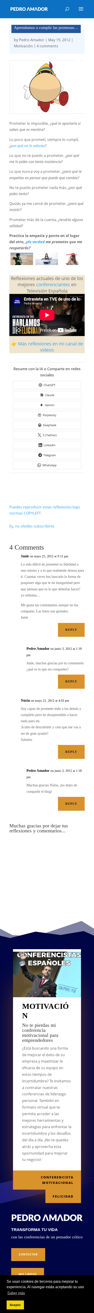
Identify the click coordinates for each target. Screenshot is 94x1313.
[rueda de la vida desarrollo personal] (21, 263)
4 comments (47, 45)
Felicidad (63, 1196)
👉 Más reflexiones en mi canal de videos (47, 347)
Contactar (28, 1254)
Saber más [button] (16, 1293)
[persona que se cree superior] (71, 263)
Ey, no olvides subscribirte (31, 526)
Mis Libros (28, 1274)
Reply (71, 630)
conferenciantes (53, 284)
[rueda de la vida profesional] (46, 263)
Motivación (23, 45)
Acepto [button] (15, 1305)
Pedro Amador (31, 39)
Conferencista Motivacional (57, 1180)
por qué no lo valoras (28, 145)
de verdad (36, 241)
